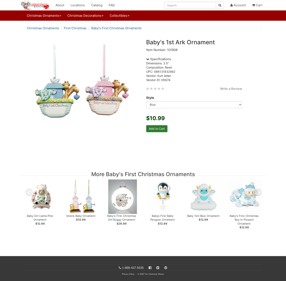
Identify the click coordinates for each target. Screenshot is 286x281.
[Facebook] (150, 268)
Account (239, 5)
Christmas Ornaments (43, 28)
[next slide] (258, 192)
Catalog (96, 5)
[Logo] (36, 5)
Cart (258, 5)
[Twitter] (157, 268)
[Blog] (165, 268)
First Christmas (75, 28)
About (59, 5)
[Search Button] (220, 5)
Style (150, 98)
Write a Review (231, 89)
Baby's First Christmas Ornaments (116, 28)
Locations (78, 5)
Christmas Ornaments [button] (43, 16)
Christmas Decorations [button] (84, 16)
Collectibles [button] (118, 16)
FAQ (112, 5)
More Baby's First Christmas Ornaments (143, 174)
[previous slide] (29, 192)
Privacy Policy (128, 274)
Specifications (160, 59)
